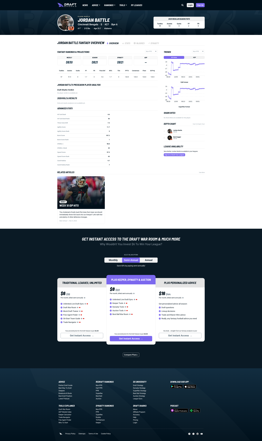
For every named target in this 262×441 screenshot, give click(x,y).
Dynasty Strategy (139, 388)
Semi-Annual (131, 260)
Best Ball (99, 396)
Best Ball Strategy (139, 393)
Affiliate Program (139, 412)
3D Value (174, 57)
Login (190, 5)
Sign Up (200, 5)
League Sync (137, 399)
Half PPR (99, 388)
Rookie (98, 417)
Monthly (113, 260)
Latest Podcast (64, 399)
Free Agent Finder (65, 420)
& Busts (69, 393)
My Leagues (136, 5)
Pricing (135, 420)
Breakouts (62, 393)
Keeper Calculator (65, 415)
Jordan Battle (177, 130)
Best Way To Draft (65, 388)
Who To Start (63, 423)
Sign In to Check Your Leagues (174, 155)
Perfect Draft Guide (65, 385)
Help (134, 417)
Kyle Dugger (177, 137)
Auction (98, 399)
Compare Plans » (131, 355)
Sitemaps (81, 434)
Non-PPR (99, 385)
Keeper (98, 423)
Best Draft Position (65, 396)
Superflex (99, 393)
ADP (194, 57)
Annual (148, 260)
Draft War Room (64, 409)
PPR (97, 391)
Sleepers (62, 391)
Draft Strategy (138, 385)
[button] (87, 303)
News (85, 5)
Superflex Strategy (139, 391)
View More (202, 172)
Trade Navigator (64, 417)
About (135, 409)
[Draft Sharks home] (66, 5)
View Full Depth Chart (199, 124)
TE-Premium (100, 420)
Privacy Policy (70, 434)
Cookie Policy (106, 434)
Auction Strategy (139, 396)
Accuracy (136, 415)
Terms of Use (93, 434)
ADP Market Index (65, 412)
